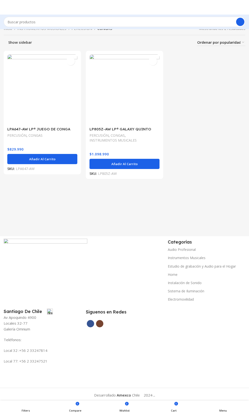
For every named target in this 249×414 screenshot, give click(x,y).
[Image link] (45, 252)
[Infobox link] (28, 311)
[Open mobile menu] (5, 7)
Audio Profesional (182, 249)
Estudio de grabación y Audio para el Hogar (202, 266)
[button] (42, 159)
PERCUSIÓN (17, 135)
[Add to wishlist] (70, 61)
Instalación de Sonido (185, 282)
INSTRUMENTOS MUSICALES (113, 140)
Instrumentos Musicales (186, 257)
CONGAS (35, 135)
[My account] (243, 7)
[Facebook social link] (90, 323)
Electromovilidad (181, 299)
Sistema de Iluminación (186, 291)
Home (173, 274)
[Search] (240, 22)
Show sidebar (20, 42)
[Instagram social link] (99, 323)
